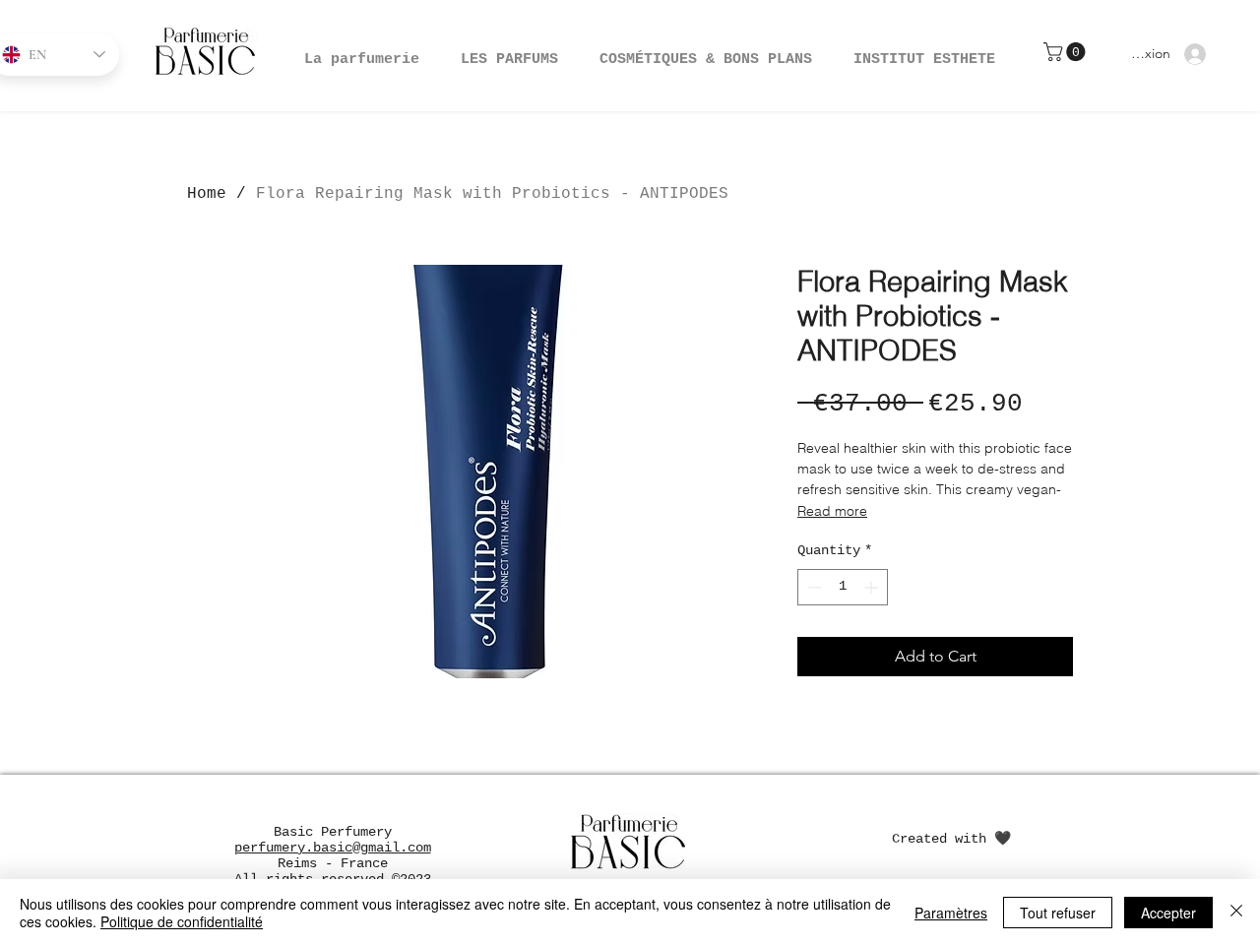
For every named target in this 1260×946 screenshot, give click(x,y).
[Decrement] (812, 587)
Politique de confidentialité (181, 921)
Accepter (1168, 912)
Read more (832, 511)
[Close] (1236, 912)
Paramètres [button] (950, 912)
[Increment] (872, 587)
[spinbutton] (842, 587)
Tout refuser (1058, 912)
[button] (706, 51)
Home (206, 194)
